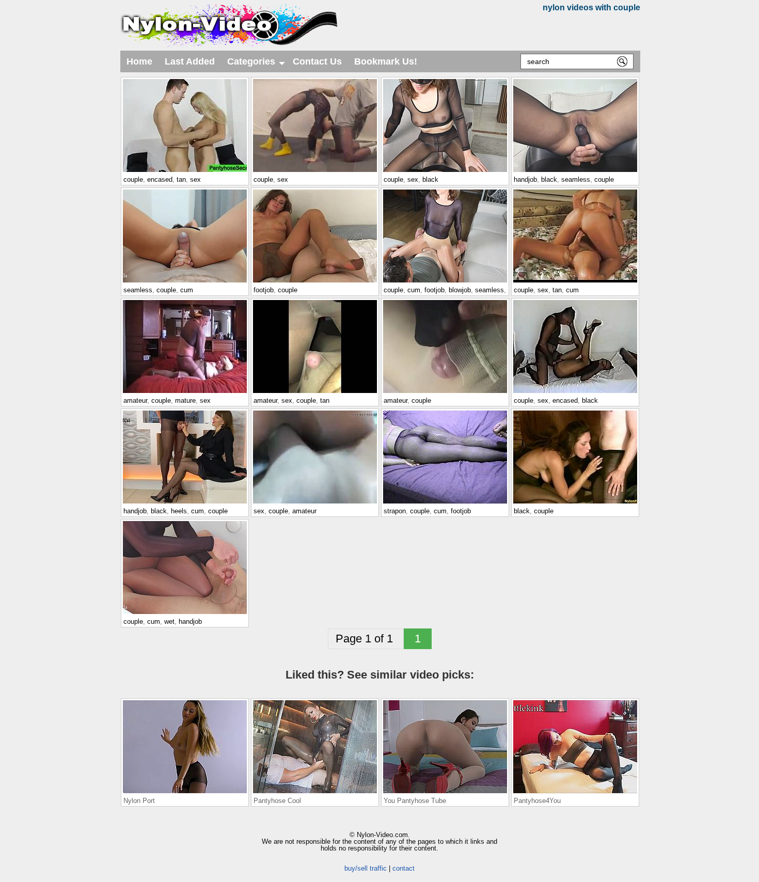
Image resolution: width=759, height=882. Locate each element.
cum (186, 290)
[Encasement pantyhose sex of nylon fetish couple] (575, 392)
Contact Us (317, 61)
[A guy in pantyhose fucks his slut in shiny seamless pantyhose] (445, 282)
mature (185, 400)
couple (133, 179)
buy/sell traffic (365, 868)
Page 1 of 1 (366, 638)
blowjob (460, 290)
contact (403, 868)
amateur (135, 400)
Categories (257, 64)
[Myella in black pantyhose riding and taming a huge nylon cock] (445, 171)
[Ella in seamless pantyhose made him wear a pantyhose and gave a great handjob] (575, 171)
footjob (264, 290)
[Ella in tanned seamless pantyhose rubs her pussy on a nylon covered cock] (184, 282)
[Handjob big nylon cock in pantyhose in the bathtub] (184, 613)
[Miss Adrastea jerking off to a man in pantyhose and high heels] (184, 503)
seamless (575, 179)
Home (139, 61)
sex (195, 179)
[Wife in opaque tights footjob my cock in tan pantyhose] (445, 392)
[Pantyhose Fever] (445, 503)
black (430, 179)
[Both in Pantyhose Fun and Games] (184, 392)
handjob (525, 179)
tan (181, 179)
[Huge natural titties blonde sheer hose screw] (184, 171)
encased (159, 179)
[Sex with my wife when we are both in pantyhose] (314, 503)
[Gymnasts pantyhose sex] (314, 171)
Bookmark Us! (385, 61)
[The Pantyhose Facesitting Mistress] (314, 282)
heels (179, 511)
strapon (395, 511)
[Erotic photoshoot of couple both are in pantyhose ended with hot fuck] (575, 282)
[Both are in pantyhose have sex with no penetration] (314, 392)
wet (169, 621)
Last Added (190, 61)
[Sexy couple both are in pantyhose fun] (575, 503)
